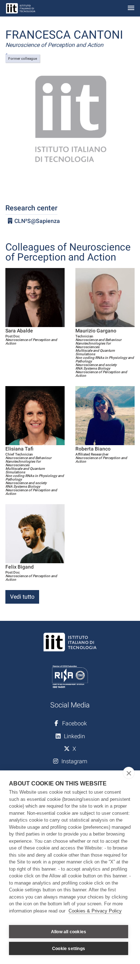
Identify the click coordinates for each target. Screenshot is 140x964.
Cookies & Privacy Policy (95, 911)
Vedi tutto (22, 596)
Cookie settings (68, 948)
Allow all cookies (68, 931)
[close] (129, 773)
